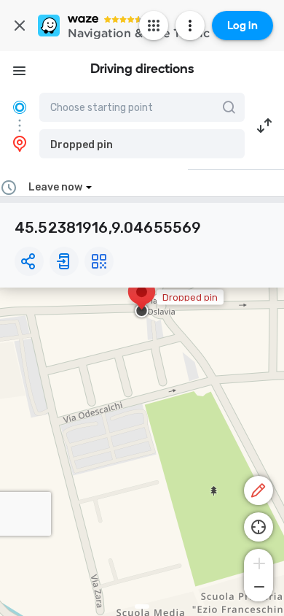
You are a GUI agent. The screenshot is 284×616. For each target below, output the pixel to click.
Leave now (55, 187)
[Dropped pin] (142, 299)
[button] (142, 143)
